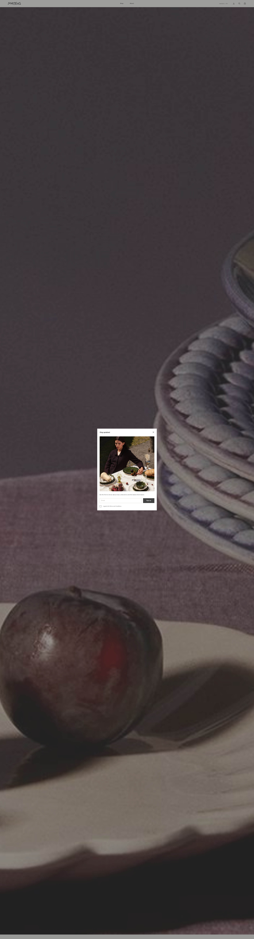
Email (103, 500)
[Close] (153, 432)
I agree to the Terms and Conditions (112, 506)
